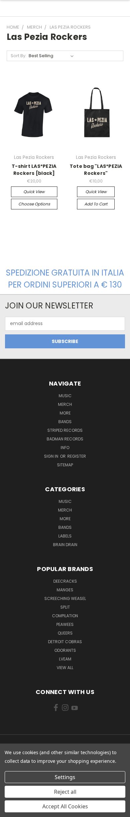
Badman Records (65, 439)
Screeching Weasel (65, 598)
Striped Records (65, 430)
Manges (65, 590)
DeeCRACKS (65, 581)
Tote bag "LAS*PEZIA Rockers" (96, 169)
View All (65, 667)
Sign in (51, 456)
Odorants (65, 650)
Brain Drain (65, 544)
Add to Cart (95, 204)
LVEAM (65, 659)
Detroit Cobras (65, 641)
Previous (10, 810)
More (65, 413)
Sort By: (18, 56)
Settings (65, 777)
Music (65, 396)
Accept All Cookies (65, 806)
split (65, 607)
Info (65, 447)
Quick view (34, 191)
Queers (65, 633)
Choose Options (34, 204)
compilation (65, 616)
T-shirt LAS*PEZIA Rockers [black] (34, 169)
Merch (65, 404)
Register (76, 456)
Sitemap (65, 465)
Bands (65, 421)
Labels (65, 536)
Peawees (65, 624)
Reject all (65, 791)
